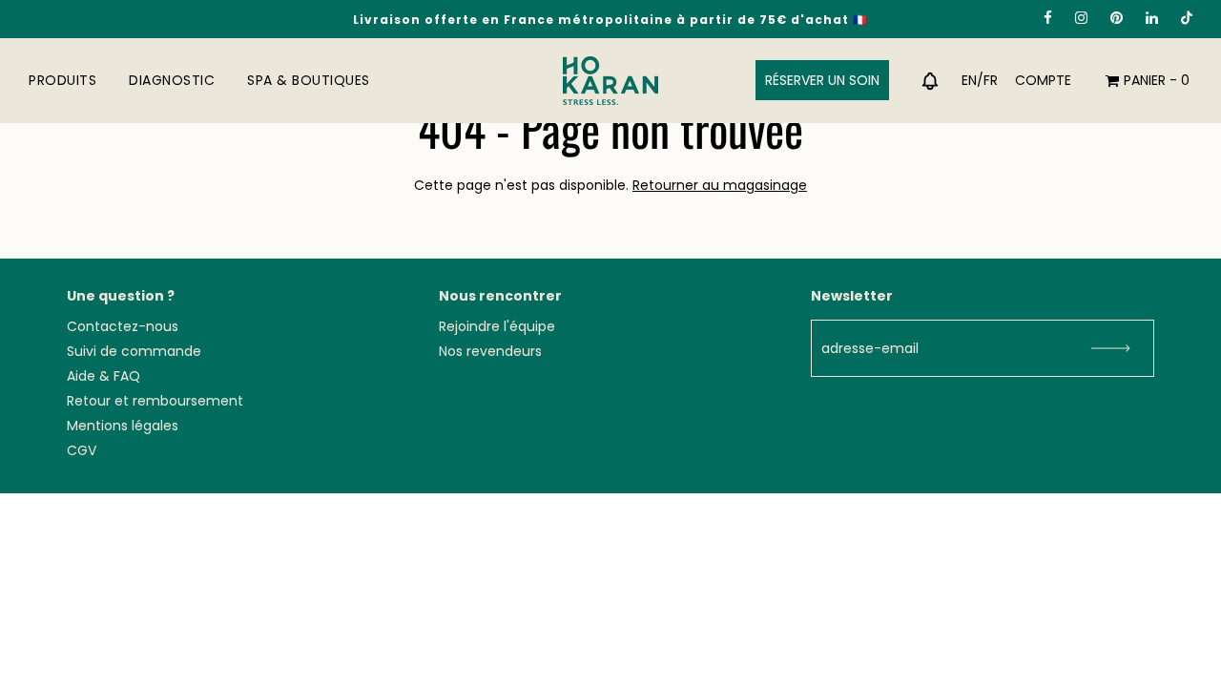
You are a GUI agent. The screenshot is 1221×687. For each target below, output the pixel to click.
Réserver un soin (822, 80)
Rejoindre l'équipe (497, 326)
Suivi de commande (134, 351)
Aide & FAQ (103, 375)
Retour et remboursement (155, 400)
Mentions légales (122, 425)
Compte (1043, 80)
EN (969, 80)
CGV (81, 450)
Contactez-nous (122, 326)
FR (990, 80)
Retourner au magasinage (719, 185)
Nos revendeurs (490, 351)
